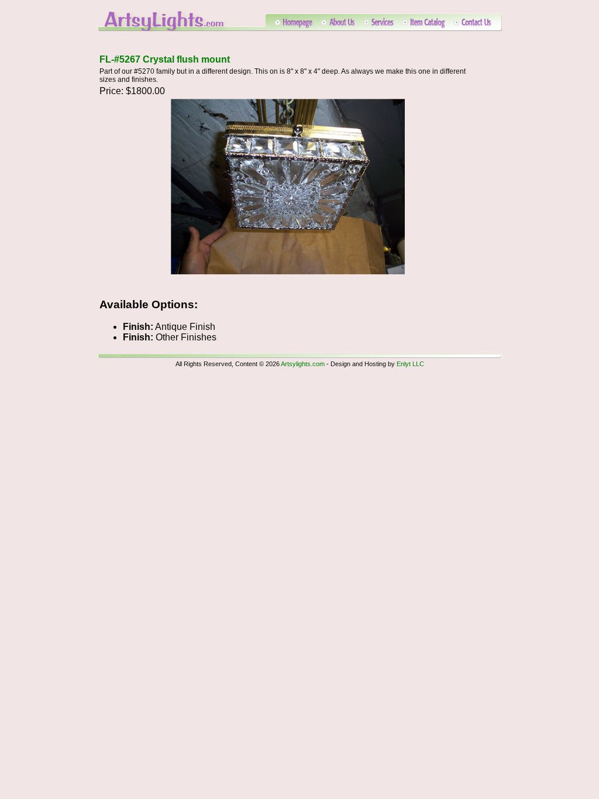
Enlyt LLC (410, 363)
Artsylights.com (303, 363)
